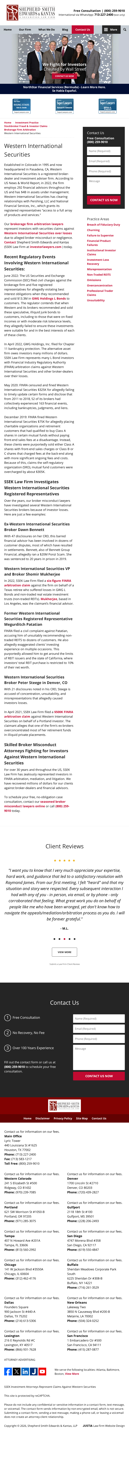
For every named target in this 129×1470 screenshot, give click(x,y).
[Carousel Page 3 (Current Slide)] (64, 939)
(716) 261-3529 (88, 1287)
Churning (93, 230)
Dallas (9, 1302)
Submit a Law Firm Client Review (65, 964)
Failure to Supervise (100, 235)
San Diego (74, 1236)
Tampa (9, 1236)
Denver (72, 1178)
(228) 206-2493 (88, 1221)
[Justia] (34, 1371)
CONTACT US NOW (104, 200)
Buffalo (72, 1265)
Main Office (13, 1136)
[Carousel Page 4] (69, 939)
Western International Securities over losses (38, 233)
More (113, 29)
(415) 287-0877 (88, 1349)
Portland (10, 1207)
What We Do (46, 29)
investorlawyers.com (45, 247)
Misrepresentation (99, 269)
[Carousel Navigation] (64, 939)
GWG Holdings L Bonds (49, 298)
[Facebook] (8, 1371)
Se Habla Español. (64, 91)
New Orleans (77, 1302)
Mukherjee (49, 599)
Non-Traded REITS (99, 274)
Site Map (82, 1118)
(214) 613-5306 (26, 1321)
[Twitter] (16, 1371)
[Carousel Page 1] (54, 939)
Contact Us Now (64, 76)
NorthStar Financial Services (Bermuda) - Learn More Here (64, 87)
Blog (65, 29)
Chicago (10, 1265)
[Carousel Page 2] (59, 939)
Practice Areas (98, 219)
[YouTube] (42, 1371)
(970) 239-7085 (26, 1192)
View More (64, 952)
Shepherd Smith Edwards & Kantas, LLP (52, 1426)
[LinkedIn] (25, 1371)
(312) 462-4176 (26, 1278)
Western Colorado (17, 1178)
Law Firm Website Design (104, 1426)
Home (8, 29)
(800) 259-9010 (114, 11)
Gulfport (73, 1207)
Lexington (11, 1336)
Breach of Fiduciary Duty (103, 224)
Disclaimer (42, 1118)
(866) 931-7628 (26, 1349)
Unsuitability (96, 300)
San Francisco (77, 1336)
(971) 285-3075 (26, 1221)
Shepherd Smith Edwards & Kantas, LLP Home (31, 12)
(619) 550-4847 (88, 1250)
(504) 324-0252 (88, 1321)
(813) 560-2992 (26, 1250)
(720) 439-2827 (88, 1192)
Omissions (94, 280)
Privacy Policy (63, 1118)
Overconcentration (100, 285)
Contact (10, 242)
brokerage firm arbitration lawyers (36, 224)
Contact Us (82, 29)
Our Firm (25, 29)
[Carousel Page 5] (74, 939)
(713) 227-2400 (26, 1154)
